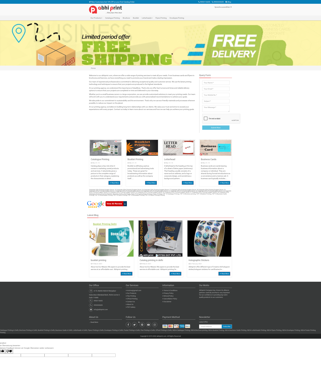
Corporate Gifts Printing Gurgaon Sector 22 (183, 191)
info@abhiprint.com (101, 309)
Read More (115, 183)
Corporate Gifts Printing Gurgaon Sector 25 (123, 192)
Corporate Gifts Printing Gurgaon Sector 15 (102, 189)
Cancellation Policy (170, 299)
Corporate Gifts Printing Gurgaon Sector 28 (205, 192)
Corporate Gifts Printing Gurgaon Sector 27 (178, 192)
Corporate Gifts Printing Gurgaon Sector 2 (102, 191)
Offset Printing (132, 299)
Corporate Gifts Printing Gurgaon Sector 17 (157, 189)
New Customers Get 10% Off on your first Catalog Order (113, 2)
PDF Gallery (131, 307)
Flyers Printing (161, 18)
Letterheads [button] (146, 18)
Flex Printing (131, 296)
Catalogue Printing (112, 18)
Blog (229, 2)
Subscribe (226, 326)
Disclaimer (167, 302)
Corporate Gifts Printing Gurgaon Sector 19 (211, 189)
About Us (130, 304)
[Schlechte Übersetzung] (9, 351)
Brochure (126, 18)
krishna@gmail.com (134, 290)
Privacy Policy (168, 293)
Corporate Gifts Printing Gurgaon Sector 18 (184, 189)
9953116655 (205, 2)
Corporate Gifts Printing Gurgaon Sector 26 (150, 192)
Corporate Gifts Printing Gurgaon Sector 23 (211, 191)
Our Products (131, 293)
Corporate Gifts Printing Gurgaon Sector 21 (156, 191)
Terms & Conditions (170, 290)
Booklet (136, 18)
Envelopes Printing (177, 18)
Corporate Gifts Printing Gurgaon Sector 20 (129, 191)
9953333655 (218, 2)
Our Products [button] (96, 18)
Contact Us (131, 302)
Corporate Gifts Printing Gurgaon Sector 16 (129, 189)
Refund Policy (168, 296)
